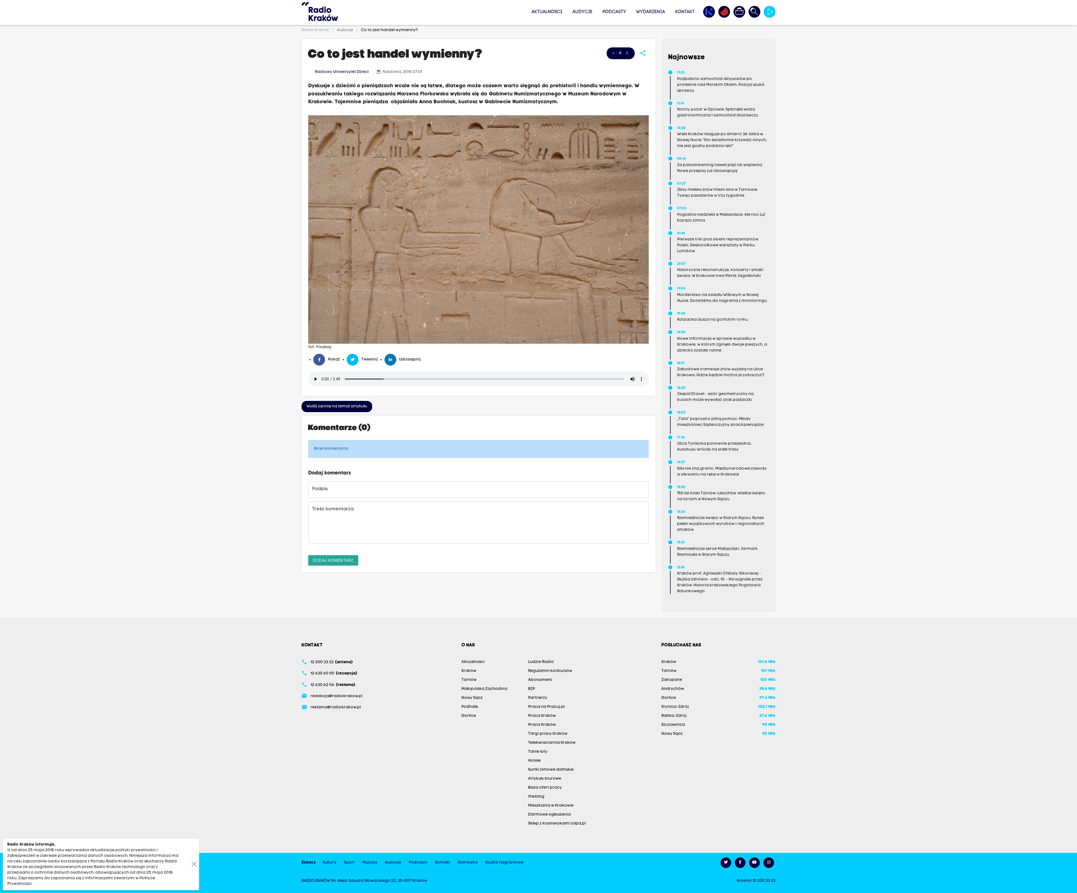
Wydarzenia (650, 12)
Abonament (540, 680)
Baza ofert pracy (545, 788)
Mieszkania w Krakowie (551, 806)
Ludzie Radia (541, 662)
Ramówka (468, 862)
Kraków (468, 671)
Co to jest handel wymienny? (389, 30)
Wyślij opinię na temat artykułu (337, 406)
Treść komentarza (333, 509)
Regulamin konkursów (550, 671)
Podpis (320, 489)
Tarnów (469, 680)
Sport (349, 862)
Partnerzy (537, 698)
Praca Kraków (542, 716)
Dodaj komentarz (333, 560)
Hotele (534, 761)
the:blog (536, 797)
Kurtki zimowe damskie (551, 770)
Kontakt (685, 12)
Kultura (329, 862)
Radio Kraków (316, 30)
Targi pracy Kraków (547, 734)
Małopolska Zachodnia (484, 689)
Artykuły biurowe (544, 779)
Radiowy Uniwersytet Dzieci (342, 72)
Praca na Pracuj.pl (546, 707)
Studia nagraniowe (504, 862)
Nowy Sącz (472, 698)
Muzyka (369, 862)
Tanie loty (537, 752)
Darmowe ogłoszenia (549, 814)
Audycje (582, 12)
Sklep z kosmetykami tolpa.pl (557, 823)
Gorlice (468, 716)
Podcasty (614, 12)
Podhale (469, 707)
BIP (531, 689)
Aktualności (546, 12)
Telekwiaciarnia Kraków (552, 743)
